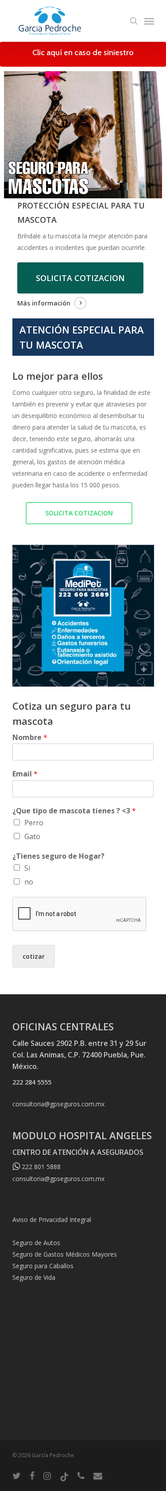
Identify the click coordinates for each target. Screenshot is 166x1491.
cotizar (34, 956)
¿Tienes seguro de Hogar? (58, 856)
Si (27, 868)
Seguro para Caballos (42, 1266)
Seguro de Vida (33, 1277)
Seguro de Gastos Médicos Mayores (64, 1254)
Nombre (29, 737)
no (28, 882)
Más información (43, 303)
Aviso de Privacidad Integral (51, 1219)
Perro (33, 823)
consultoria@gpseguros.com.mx (58, 1104)
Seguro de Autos (36, 1242)
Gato (32, 836)
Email (25, 774)
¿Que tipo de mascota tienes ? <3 (74, 811)
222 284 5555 (31, 1082)
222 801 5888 (40, 1166)
